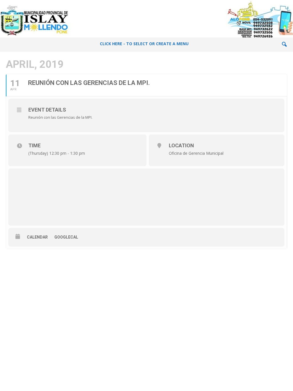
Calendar (37, 237)
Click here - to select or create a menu (144, 43)
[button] (284, 44)
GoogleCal (66, 237)
